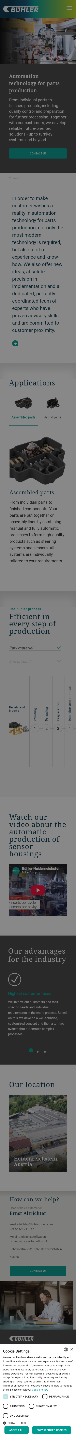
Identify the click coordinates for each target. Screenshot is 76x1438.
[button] (38, 1422)
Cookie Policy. (40, 1389)
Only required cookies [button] (51, 1430)
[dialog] (38, 1391)
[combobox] (66, 1349)
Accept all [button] (16, 1430)
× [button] (71, 1349)
